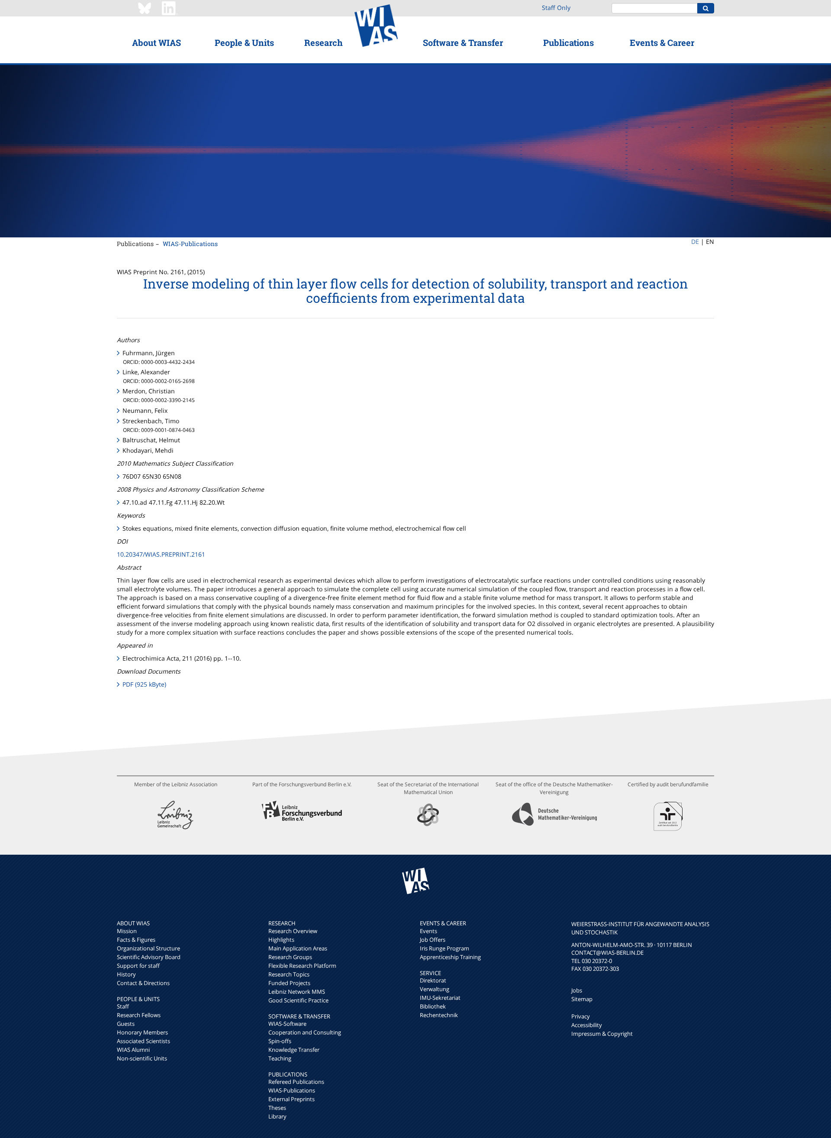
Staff (123, 1006)
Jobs (576, 990)
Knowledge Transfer (293, 1050)
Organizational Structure (148, 948)
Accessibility (586, 1025)
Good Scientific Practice (298, 1000)
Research (323, 42)
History (126, 974)
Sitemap (582, 999)
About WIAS (156, 42)
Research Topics (288, 974)
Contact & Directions (143, 983)
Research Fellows (139, 1015)
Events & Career (662, 42)
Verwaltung (434, 989)
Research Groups (290, 957)
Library (277, 1116)
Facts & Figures (136, 939)
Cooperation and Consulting (304, 1032)
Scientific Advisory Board (148, 957)
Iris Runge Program (444, 948)
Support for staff (138, 965)
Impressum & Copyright (602, 1033)
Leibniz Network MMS (296, 991)
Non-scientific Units (142, 1058)
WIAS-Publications (190, 244)
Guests (126, 1024)
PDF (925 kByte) (144, 684)
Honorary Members (142, 1032)
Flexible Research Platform (302, 965)
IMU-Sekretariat (440, 998)
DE (695, 241)
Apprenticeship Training (450, 957)
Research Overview (292, 931)
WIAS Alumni (133, 1050)
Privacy (580, 1016)
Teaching (279, 1058)
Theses (277, 1108)
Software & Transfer (463, 42)
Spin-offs (279, 1041)
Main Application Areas (297, 948)
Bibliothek (433, 1006)
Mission (127, 931)
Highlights (281, 939)
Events (428, 931)
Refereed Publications (296, 1082)
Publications (568, 42)
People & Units (244, 42)
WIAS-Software (287, 1024)
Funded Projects (289, 983)
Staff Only (556, 7)
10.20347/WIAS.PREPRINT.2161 (161, 554)
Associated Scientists (143, 1041)
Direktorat (433, 980)
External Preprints (291, 1099)
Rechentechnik (439, 1015)
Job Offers (432, 939)
